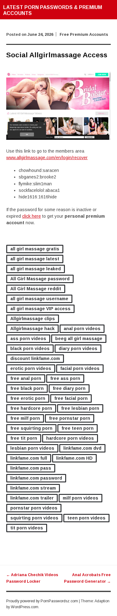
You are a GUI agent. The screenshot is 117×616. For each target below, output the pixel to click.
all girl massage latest (34, 258)
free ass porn (65, 378)
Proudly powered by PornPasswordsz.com (42, 601)
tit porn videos (26, 527)
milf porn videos (80, 497)
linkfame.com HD (74, 458)
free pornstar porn (69, 418)
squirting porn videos (34, 517)
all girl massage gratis (34, 248)
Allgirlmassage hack (32, 328)
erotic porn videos (30, 368)
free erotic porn (27, 398)
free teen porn (77, 428)
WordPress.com (24, 607)
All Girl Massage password (40, 278)
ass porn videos (28, 338)
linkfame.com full (28, 458)
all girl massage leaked (35, 268)
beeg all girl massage (78, 338)
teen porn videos (86, 517)
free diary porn (69, 388)
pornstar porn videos (33, 507)
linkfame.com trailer (32, 497)
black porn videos (30, 348)
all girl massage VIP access (40, 308)
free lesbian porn (80, 408)
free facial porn (71, 398)
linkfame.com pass (30, 468)
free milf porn (25, 418)
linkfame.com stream (33, 488)
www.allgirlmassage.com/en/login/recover (47, 157)
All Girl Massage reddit (35, 288)
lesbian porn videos (32, 448)
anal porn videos (82, 328)
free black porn (27, 388)
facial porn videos (80, 368)
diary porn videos (78, 348)
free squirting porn (31, 428)
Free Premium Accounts (84, 34)
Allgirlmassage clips (32, 318)
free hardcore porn (31, 408)
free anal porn (25, 378)
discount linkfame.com (35, 358)
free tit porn (23, 438)
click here (31, 216)
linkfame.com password (36, 478)
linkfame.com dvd (82, 448)
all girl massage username (39, 298)
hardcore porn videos (70, 438)
